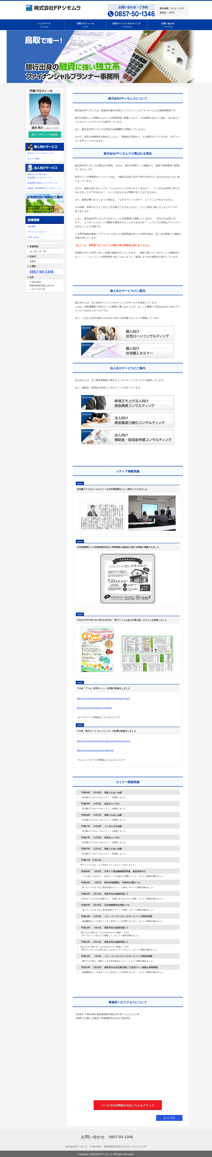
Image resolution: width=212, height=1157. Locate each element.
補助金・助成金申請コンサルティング (44, 188)
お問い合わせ (167, 25)
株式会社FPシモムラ (102, 1154)
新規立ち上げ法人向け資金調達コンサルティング (39, 176)
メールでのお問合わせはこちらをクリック (127, 1105)
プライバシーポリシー (37, 232)
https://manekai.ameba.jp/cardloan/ (94, 708)
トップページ (44, 25)
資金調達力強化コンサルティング (42, 183)
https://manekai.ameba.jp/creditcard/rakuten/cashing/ (103, 741)
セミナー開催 (33, 158)
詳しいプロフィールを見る (45, 134)
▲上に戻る (169, 1118)
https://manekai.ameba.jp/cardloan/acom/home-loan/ (103, 698)
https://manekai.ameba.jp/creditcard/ (95, 750)
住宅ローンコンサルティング (126, 25)
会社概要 (31, 226)
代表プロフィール (85, 25)
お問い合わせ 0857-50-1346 (107, 1137)
